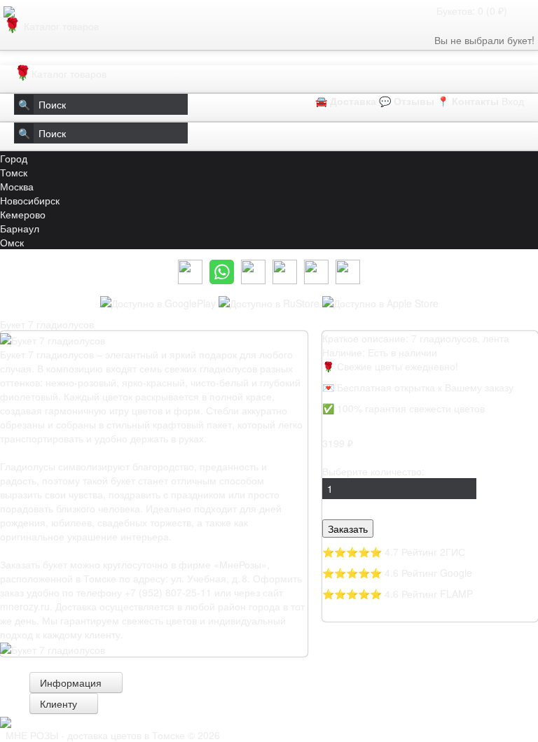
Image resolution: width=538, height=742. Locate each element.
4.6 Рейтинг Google (428, 573)
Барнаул (19, 228)
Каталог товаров (54, 26)
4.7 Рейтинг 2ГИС (425, 552)
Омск (12, 242)
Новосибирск (30, 200)
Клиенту (60, 703)
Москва (17, 186)
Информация (72, 683)
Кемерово (23, 214)
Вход (513, 101)
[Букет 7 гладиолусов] (52, 648)
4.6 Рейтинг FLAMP (429, 594)
